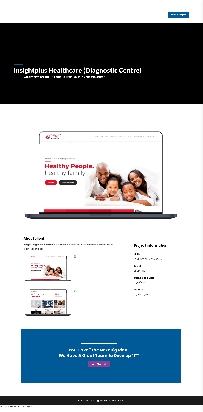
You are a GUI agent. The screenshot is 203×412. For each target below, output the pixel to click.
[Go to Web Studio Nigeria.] (18, 77)
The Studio (131, 15)
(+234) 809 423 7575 (60, 3)
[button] (27, 175)
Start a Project (178, 14)
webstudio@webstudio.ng (29, 3)
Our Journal (151, 15)
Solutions (90, 15)
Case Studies (110, 15)
